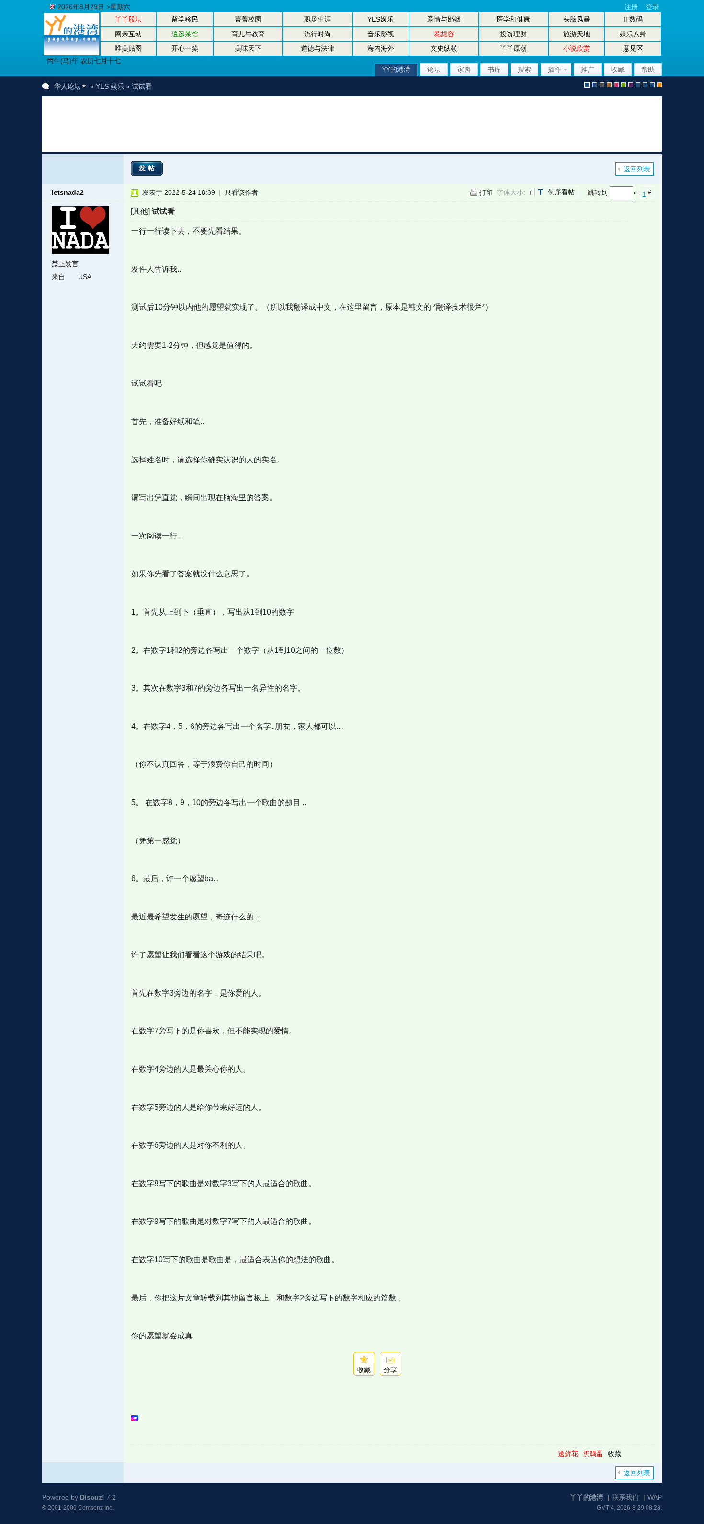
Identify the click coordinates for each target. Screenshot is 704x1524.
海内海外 (380, 48)
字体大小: (511, 192)
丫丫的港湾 (586, 1497)
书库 (494, 69)
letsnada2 (68, 192)
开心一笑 (184, 48)
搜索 (524, 69)
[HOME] (71, 52)
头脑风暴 (576, 19)
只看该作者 (241, 192)
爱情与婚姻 (444, 19)
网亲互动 (128, 34)
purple (630, 84)
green (623, 84)
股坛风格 (638, 84)
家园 (464, 69)
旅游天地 (576, 34)
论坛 (434, 69)
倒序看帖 (561, 192)
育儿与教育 (248, 34)
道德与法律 (317, 48)
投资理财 (513, 34)
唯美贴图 (128, 48)
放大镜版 (645, 84)
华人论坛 (67, 86)
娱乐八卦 (633, 34)
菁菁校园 (248, 19)
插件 (554, 69)
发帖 (148, 168)
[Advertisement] (226, 124)
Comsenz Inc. (96, 1507)
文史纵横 (444, 48)
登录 (652, 7)
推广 (587, 69)
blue (594, 84)
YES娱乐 (380, 19)
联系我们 (625, 1497)
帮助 (648, 69)
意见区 (633, 48)
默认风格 (587, 85)
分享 (390, 1370)
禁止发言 (65, 264)
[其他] (140, 211)
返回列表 (637, 169)
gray (602, 84)
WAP (654, 1497)
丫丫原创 (513, 48)
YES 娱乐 (110, 86)
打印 (486, 192)
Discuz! (92, 1497)
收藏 (618, 69)
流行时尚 (317, 34)
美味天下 (248, 48)
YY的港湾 (396, 69)
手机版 (659, 84)
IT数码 (633, 19)
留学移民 (184, 19)
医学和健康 (513, 19)
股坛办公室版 (652, 84)
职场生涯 (317, 19)
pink (616, 84)
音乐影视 (380, 34)
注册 (631, 7)
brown (609, 84)
